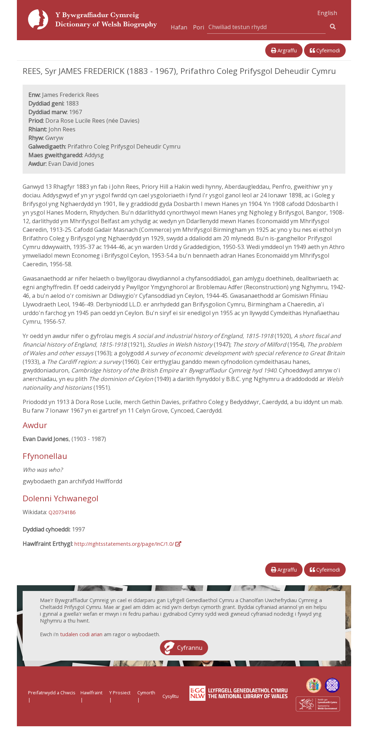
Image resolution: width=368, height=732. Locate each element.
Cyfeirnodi (327, 50)
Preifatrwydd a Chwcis (51, 692)
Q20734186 (62, 512)
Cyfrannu (189, 648)
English (327, 13)
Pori (198, 27)
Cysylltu (170, 696)
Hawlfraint (91, 692)
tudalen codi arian (81, 634)
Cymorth (146, 692)
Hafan (179, 27)
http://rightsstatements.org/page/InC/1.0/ (124, 543)
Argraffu (286, 50)
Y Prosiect (119, 692)
